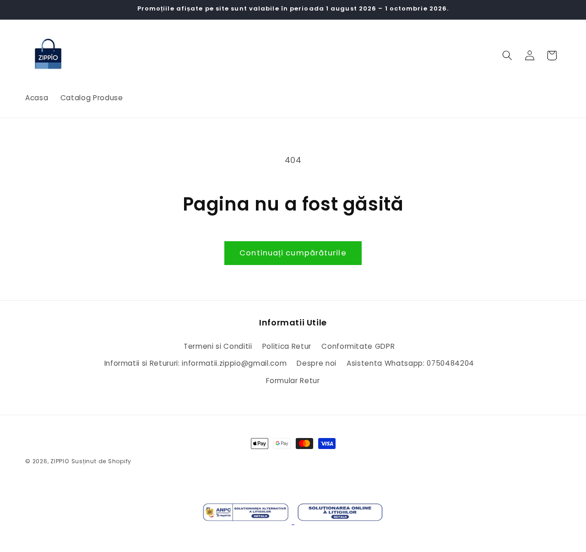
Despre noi (316, 363)
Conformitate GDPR (358, 346)
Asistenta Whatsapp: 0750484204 (410, 363)
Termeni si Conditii (218, 346)
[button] (507, 55)
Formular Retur (293, 380)
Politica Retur (286, 346)
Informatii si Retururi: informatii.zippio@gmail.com (195, 363)
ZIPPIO (59, 461)
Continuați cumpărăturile (292, 253)
